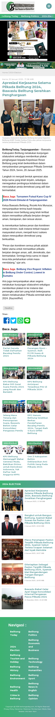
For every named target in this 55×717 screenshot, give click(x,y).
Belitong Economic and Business (34, 645)
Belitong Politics (30, 16)
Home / (5, 72)
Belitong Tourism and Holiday (17, 658)
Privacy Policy (9, 709)
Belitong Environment (17, 677)
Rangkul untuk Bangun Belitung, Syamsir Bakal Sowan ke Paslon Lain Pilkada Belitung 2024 (38, 519)
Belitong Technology (35, 660)
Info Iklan (28, 711)
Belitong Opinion (33, 697)
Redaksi (21, 711)
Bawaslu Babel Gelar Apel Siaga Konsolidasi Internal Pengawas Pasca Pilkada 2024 (38, 593)
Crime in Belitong (15, 697)
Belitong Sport (33, 677)
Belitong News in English (33, 687)
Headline (8, 308)
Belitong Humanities (35, 668)
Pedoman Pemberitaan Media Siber (37, 709)
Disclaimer (19, 709)
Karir (35, 711)
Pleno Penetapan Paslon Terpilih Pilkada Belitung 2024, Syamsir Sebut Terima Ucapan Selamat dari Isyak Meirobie (39, 545)
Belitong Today (10, 16)
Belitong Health (15, 689)
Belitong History (15, 668)
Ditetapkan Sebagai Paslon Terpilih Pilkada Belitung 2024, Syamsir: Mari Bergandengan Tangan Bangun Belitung (38, 571)
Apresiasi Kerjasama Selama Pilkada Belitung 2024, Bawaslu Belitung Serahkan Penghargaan (39, 494)
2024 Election (15, 72)
